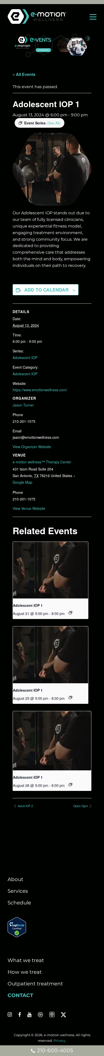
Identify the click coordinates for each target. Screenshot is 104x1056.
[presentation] (50, 570)
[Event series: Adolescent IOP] (70, 612)
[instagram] (10, 1015)
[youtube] (29, 1015)
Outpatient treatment (35, 984)
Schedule (19, 903)
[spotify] (40, 1015)
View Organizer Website (32, 446)
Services (18, 891)
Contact (20, 995)
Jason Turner (23, 405)
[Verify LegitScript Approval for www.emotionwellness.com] (17, 935)
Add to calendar (46, 289)
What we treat (26, 960)
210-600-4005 (54, 1050)
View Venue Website (29, 508)
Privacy (59, 1040)
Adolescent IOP (25, 357)
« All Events (24, 74)
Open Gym (81, 806)
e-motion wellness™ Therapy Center (42, 461)
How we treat (25, 972)
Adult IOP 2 (25, 806)
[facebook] (19, 1015)
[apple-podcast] (52, 1015)
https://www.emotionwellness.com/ (40, 389)
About (15, 879)
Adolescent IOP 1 (28, 605)
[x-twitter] (63, 1015)
